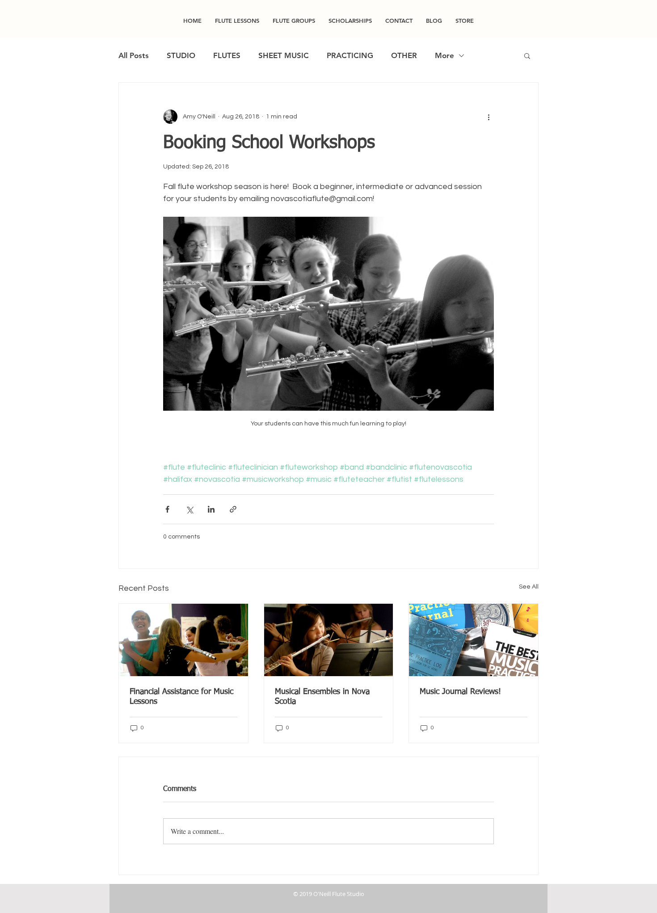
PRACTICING (350, 55)
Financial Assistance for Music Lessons (181, 697)
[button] (527, 55)
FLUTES (226, 55)
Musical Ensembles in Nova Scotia (322, 697)
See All (529, 587)
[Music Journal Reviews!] (473, 640)
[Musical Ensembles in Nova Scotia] (328, 640)
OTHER (404, 55)
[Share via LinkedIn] (211, 509)
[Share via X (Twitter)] (189, 509)
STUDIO (181, 55)
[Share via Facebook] (167, 509)
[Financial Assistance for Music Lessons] (183, 640)
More (444, 55)
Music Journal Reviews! (460, 692)
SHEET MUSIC (283, 55)
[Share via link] (233, 509)
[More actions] (488, 116)
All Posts (133, 55)
